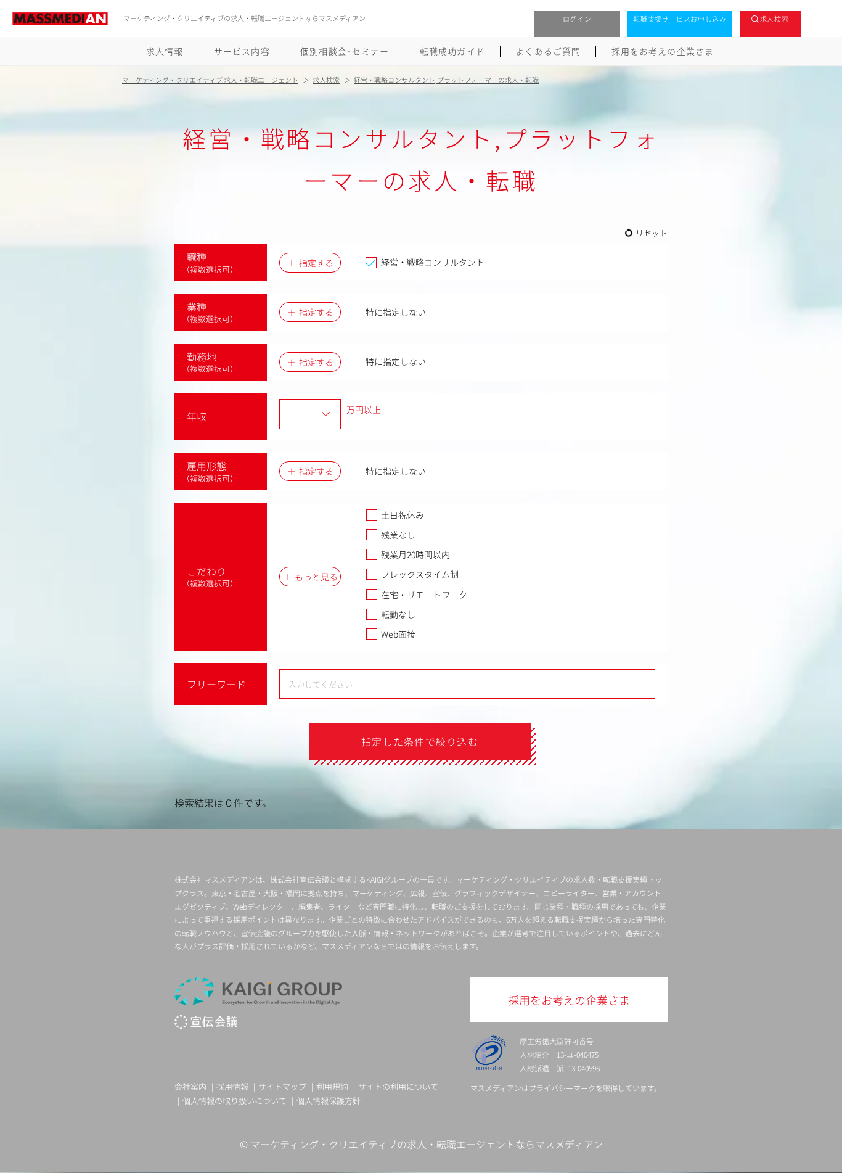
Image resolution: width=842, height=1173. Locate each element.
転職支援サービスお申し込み (680, 18)
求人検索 (774, 18)
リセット (652, 233)
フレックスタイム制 (420, 574)
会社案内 (190, 1086)
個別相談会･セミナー (344, 51)
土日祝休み (402, 515)
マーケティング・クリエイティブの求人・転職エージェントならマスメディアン (426, 1144)
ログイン (577, 18)
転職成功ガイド (452, 51)
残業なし (398, 535)
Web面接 (398, 634)
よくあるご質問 (548, 51)
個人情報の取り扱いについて (234, 1100)
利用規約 (332, 1086)
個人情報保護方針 (328, 1100)
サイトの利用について (398, 1086)
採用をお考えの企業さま (662, 51)
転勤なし (398, 614)
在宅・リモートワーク (424, 594)
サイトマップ (282, 1086)
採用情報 (232, 1086)
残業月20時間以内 (415, 554)
